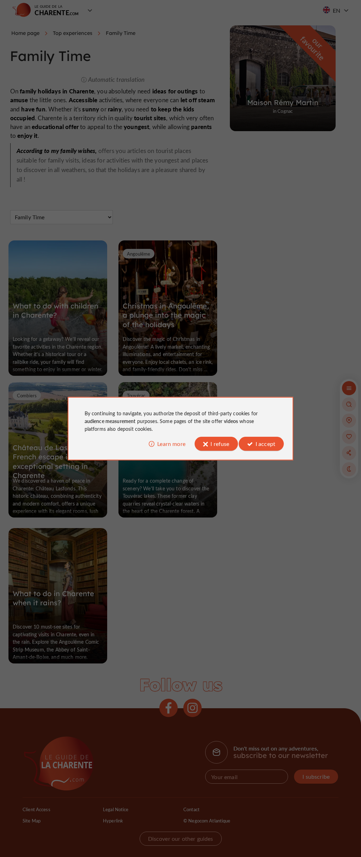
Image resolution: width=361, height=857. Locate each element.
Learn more (171, 443)
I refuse (219, 443)
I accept (265, 443)
